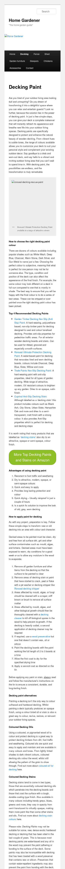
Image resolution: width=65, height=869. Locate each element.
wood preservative (41, 636)
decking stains (28, 437)
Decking (24, 54)
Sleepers (34, 60)
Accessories (15, 67)
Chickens (48, 60)
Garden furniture (17, 60)
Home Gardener (24, 20)
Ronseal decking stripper (26, 588)
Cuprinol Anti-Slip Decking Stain (30, 396)
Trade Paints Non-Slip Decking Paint (32, 370)
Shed (47, 53)
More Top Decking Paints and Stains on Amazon (32, 457)
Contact (29, 67)
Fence (37, 53)
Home (12, 53)
